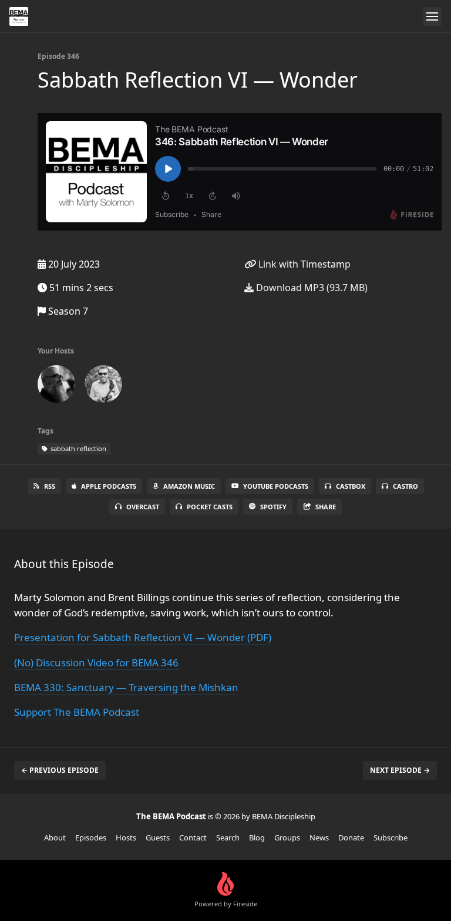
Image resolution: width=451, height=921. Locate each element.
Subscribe (390, 837)
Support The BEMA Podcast (76, 712)
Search (228, 837)
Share (325, 506)
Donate (351, 837)
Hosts (126, 837)
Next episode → (400, 770)
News (319, 837)
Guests (158, 837)
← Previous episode (60, 770)
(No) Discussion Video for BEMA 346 (96, 662)
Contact (193, 837)
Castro (405, 486)
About (55, 837)
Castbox (350, 486)
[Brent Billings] (103, 386)
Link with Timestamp (303, 264)
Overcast (142, 506)
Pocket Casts (210, 506)
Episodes (90, 837)
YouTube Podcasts (275, 486)
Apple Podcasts (108, 486)
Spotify (273, 506)
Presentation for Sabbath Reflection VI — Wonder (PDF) (142, 637)
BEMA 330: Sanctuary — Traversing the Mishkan (126, 687)
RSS (49, 486)
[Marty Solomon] (56, 386)
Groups (287, 837)
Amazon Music (189, 486)
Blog (257, 837)
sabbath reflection (77, 448)
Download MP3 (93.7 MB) (311, 287)
